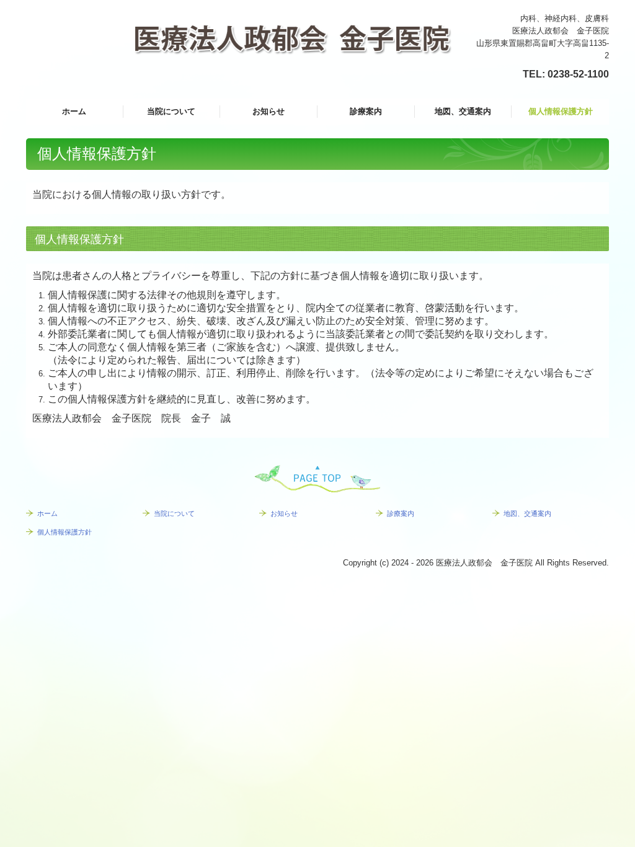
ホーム (74, 111)
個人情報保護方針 (560, 111)
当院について (171, 111)
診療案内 (366, 111)
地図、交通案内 (463, 111)
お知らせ (268, 111)
